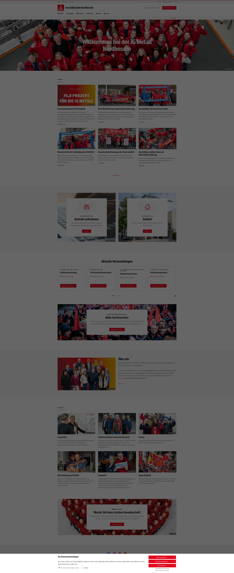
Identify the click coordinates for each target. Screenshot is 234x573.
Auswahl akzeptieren (161, 561)
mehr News (116, 175)
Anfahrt (164, 1)
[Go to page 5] (121, 296)
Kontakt (159, 1)
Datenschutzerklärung (159, 570)
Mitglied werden (169, 8)
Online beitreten (116, 524)
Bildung (98, 13)
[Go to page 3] (117, 296)
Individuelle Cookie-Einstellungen (162, 568)
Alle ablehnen (161, 566)
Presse (59, 1)
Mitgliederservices (116, 329)
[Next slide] (175, 296)
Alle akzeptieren (161, 557)
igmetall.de (169, 1)
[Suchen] (145, 8)
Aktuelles (61, 13)
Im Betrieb (89, 13)
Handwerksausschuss (128, 273)
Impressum (167, 570)
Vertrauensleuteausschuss (100, 272)
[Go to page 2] (115, 296)
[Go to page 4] (119, 296)
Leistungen (70, 13)
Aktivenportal (65, 1)
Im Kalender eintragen (67, 276)
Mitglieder (71, 1)
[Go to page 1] (113, 296)
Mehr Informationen (68, 286)
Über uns (106, 13)
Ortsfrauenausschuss (68, 272)
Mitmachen (79, 13)
